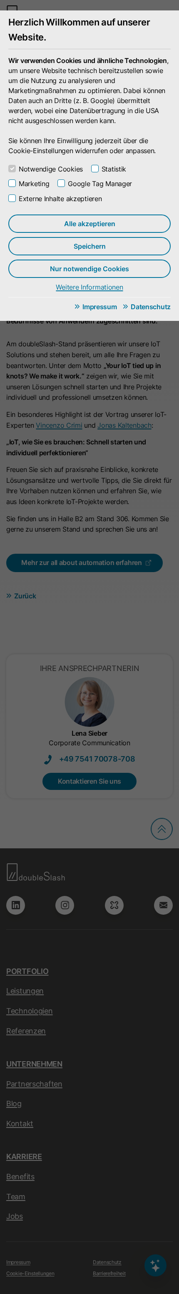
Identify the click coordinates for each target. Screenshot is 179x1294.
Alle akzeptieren (89, 223)
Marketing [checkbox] (34, 183)
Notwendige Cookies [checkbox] (51, 169)
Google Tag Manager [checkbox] (100, 183)
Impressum (99, 307)
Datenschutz (151, 307)
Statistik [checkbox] (114, 169)
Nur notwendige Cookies (89, 269)
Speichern (90, 246)
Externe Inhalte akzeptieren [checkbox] (60, 198)
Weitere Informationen (89, 287)
